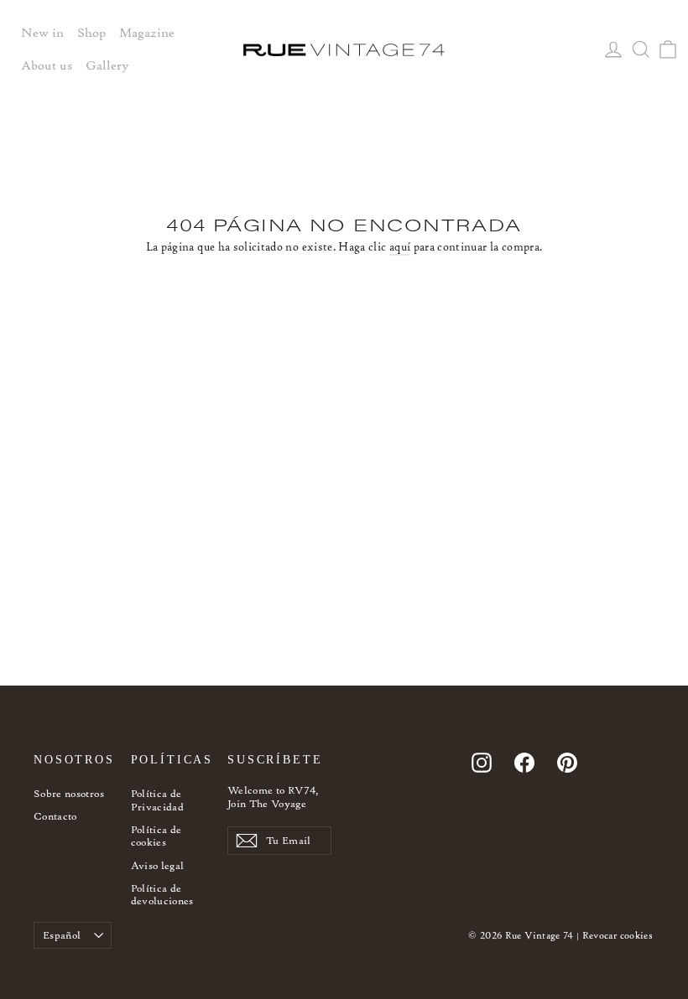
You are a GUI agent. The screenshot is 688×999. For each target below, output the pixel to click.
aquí (399, 247)
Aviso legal (158, 865)
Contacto (55, 816)
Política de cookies (156, 836)
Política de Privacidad (158, 800)
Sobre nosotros (69, 793)
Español (62, 935)
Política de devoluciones (162, 895)
